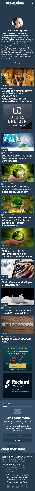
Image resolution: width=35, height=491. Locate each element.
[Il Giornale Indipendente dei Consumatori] (16, 3)
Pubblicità (13, 479)
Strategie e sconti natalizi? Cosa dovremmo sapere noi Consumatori (17, 158)
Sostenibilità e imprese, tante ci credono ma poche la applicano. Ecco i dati (16, 189)
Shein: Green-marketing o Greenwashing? (16, 283)
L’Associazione (13, 475)
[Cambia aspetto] (29, 3)
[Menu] (3, 3)
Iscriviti (25, 475)
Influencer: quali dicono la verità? (16, 340)
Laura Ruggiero (17, 30)
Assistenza (12, 477)
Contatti (23, 479)
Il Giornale (23, 477)
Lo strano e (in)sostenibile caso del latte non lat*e (16, 312)
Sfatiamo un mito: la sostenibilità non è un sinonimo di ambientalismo (17, 254)
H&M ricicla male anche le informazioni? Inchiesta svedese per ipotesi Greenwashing (16, 221)
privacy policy (15, 428)
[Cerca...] (33, 3)
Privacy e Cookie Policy (17, 482)
